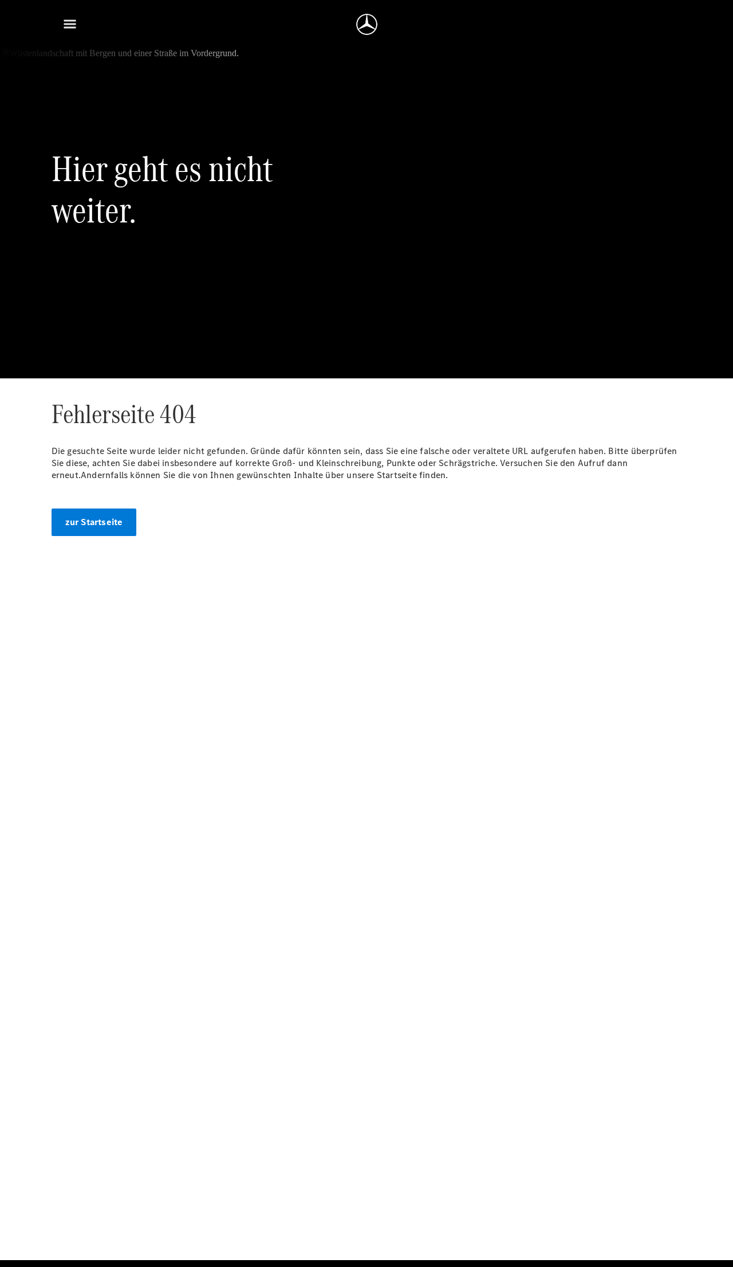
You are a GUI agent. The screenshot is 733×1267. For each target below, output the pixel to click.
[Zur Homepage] (366, 24)
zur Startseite (94, 522)
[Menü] (70, 24)
